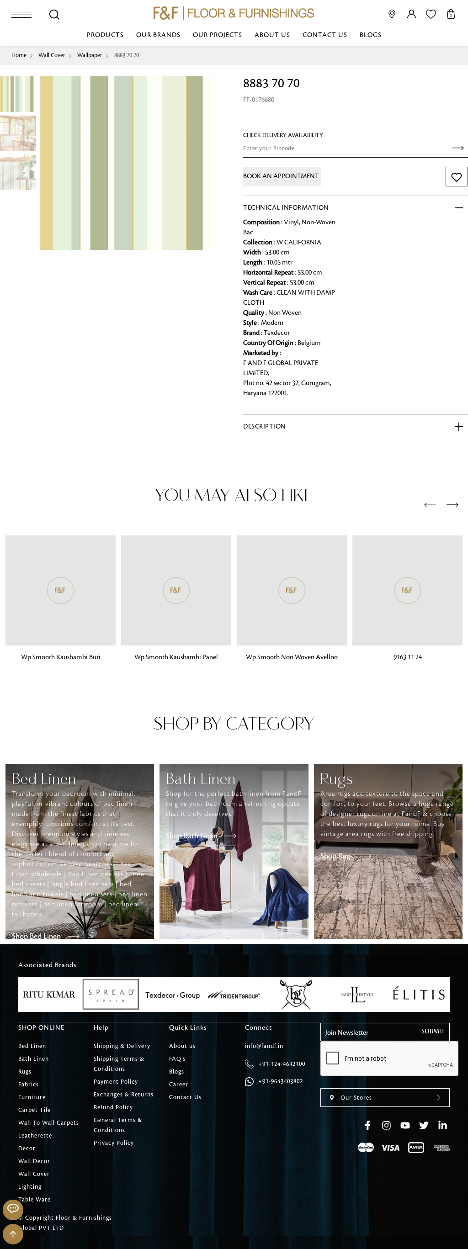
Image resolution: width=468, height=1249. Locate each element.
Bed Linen (32, 1046)
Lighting (30, 1187)
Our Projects (217, 35)
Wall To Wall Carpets (48, 1123)
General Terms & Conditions (118, 1125)
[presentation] (430, 505)
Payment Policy (116, 1082)
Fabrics (28, 1084)
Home (19, 55)
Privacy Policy (114, 1143)
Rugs (25, 1072)
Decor (27, 1148)
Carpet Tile (34, 1110)
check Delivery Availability (283, 135)
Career (178, 1084)
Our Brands (158, 35)
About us (272, 35)
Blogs (371, 35)
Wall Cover (51, 55)
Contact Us (325, 35)
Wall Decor (34, 1161)
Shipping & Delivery (122, 1046)
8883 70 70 (126, 55)
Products (105, 35)
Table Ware (34, 1199)
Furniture (32, 1097)
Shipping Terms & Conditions (119, 1064)
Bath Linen (33, 1059)
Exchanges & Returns (124, 1094)
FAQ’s (177, 1059)
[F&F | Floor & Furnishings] (234, 13)
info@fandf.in (264, 1046)
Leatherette (35, 1136)
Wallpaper (89, 55)
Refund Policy (113, 1107)
